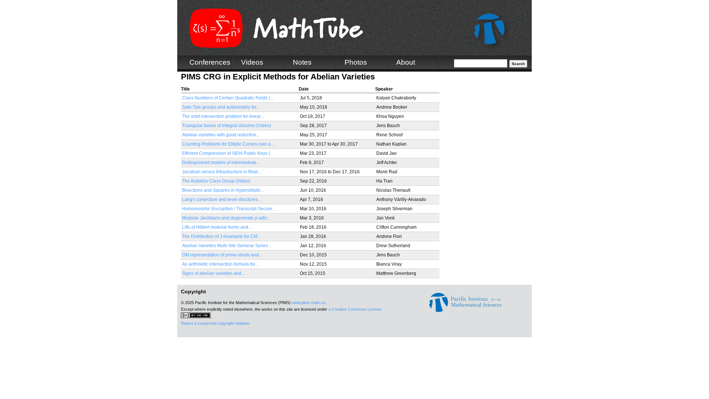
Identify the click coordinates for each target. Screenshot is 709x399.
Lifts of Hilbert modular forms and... (216, 227)
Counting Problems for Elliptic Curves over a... (228, 144)
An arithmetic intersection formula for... (220, 264)
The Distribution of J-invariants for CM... (221, 236)
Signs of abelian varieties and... (213, 273)
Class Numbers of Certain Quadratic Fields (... (228, 97)
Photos (356, 62)
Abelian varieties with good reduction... (221, 134)
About (405, 62)
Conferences (209, 62)
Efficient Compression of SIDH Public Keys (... (227, 153)
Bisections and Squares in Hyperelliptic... (223, 190)
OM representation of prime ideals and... (222, 255)
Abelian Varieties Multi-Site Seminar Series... (226, 245)
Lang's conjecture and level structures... (221, 199)
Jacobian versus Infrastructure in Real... (221, 171)
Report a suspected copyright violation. (216, 323)
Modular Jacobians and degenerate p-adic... (226, 218)
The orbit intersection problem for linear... (223, 116)
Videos (252, 62)
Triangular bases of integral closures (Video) (226, 125)
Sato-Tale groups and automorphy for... (221, 107)
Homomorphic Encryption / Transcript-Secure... (228, 208)
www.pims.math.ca (308, 302)
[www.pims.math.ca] (465, 310)
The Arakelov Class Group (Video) (216, 181)
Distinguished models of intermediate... (221, 162)
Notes (302, 62)
